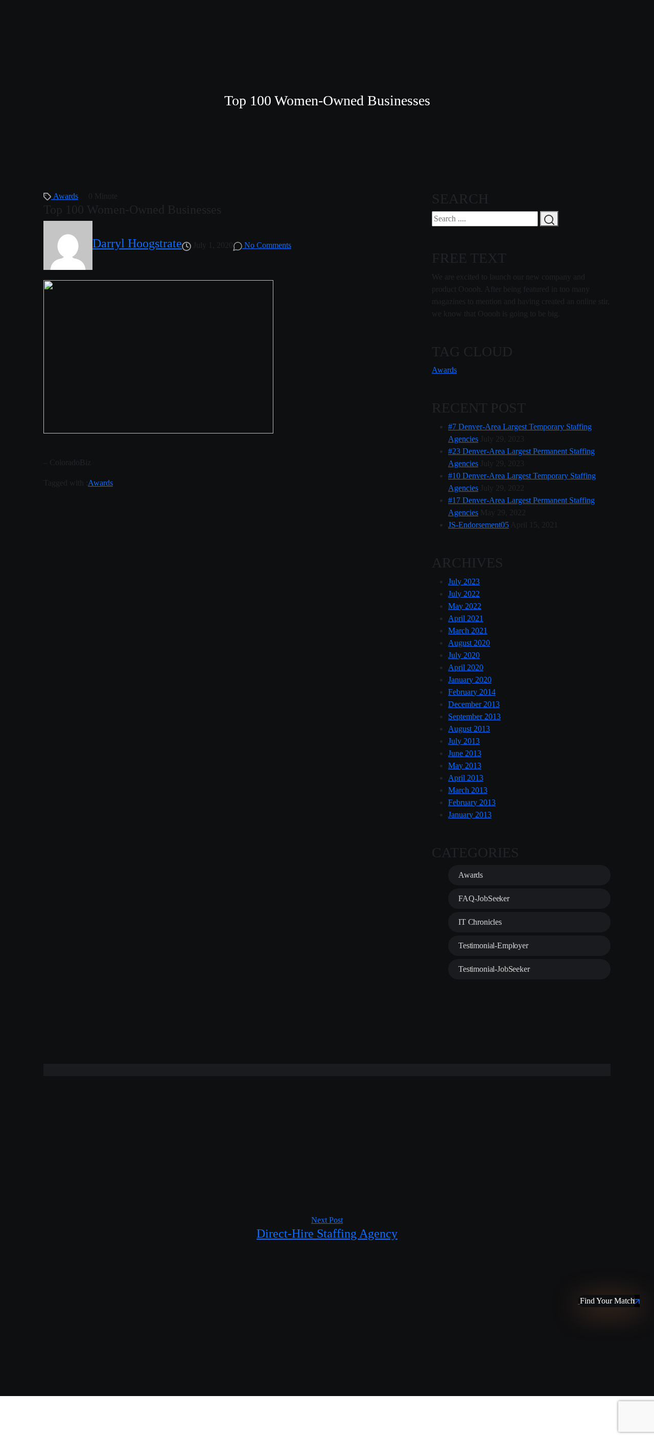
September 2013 (474, 716)
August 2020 (469, 642)
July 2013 (464, 741)
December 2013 (474, 704)
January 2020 (470, 679)
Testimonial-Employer (493, 945)
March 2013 (467, 790)
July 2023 (464, 581)
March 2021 (467, 630)
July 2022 (464, 593)
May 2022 (464, 606)
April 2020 (465, 667)
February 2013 (472, 802)
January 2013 (470, 814)
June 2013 (464, 753)
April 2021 (465, 618)
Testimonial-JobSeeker (494, 969)
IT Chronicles (480, 922)
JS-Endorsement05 (478, 524)
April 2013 (465, 777)
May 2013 (464, 765)
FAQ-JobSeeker (483, 898)
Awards (65, 196)
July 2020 (464, 655)
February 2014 (472, 692)
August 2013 (469, 728)
